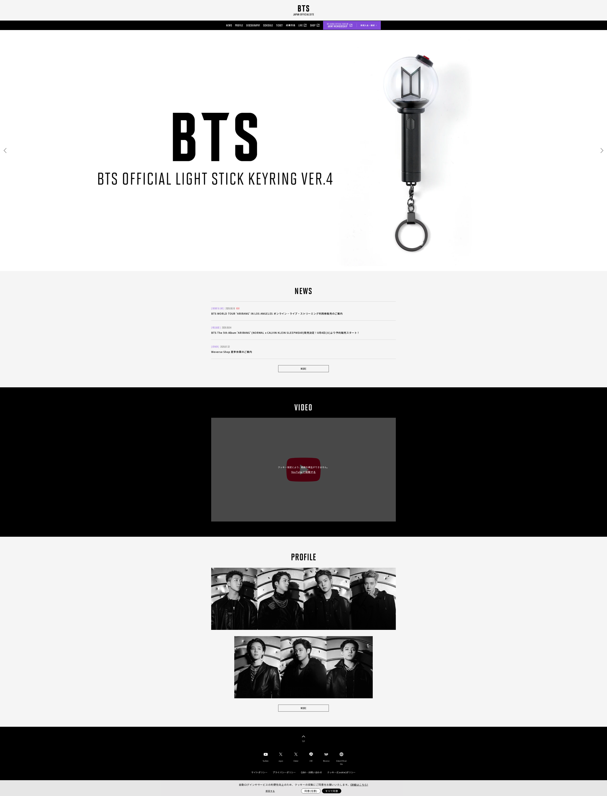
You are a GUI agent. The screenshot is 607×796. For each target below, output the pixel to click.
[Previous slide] (5, 150)
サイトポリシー (259, 772)
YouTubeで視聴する (303, 472)
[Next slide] (602, 150)
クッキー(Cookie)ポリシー (341, 772)
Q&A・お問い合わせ (311, 772)
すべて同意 (331, 791)
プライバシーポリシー (284, 772)
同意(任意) (310, 791)
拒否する (270, 791)
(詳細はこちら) (359, 785)
